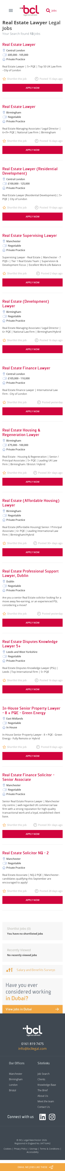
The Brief (43, 1090)
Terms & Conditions (49, 1148)
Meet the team (46, 1101)
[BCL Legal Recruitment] (32, 1030)
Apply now (32, 87)
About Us (43, 1096)
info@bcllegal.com (32, 1048)
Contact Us (44, 1107)
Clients (41, 1079)
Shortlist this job (17, 79)
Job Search (44, 1074)
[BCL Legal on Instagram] (52, 1117)
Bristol (12, 1090)
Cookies (8, 1148)
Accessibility (32, 1152)
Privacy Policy (20, 1148)
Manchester (15, 1074)
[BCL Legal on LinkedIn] (42, 1117)
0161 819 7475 (32, 1043)
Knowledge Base (47, 1085)
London (13, 1085)
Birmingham (16, 1079)
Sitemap (33, 1148)
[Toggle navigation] (10, 10)
